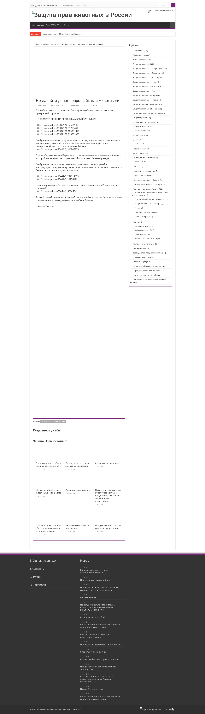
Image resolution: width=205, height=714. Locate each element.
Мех (135, 140)
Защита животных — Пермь (145, 95)
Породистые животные (145, 212)
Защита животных (141, 64)
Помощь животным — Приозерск (147, 184)
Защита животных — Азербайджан (148, 68)
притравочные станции (143, 244)
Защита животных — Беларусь (146, 73)
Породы (136, 222)
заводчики (140, 161)
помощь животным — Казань (146, 180)
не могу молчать (140, 153)
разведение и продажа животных (148, 253)
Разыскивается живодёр (78, 489)
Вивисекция (138, 50)
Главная (38, 44)
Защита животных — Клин (144, 82)
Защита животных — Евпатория (147, 77)
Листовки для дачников (107, 463)
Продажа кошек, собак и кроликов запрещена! (48, 464)
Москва (138, 208)
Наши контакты (140, 148)
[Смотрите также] (172, 25)
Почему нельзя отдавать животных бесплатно (78, 464)
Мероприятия (139, 135)
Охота (135, 166)
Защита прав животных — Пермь (148, 113)
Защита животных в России (145, 109)
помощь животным (141, 175)
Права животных (52, 44)
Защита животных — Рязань (145, 100)
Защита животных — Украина (146, 104)
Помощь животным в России (145, 189)
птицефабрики (139, 248)
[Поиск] (173, 5)
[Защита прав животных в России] (82, 14)
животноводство (140, 59)
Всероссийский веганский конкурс (150, 199)
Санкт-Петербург (142, 216)
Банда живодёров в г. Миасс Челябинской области (62, 34)
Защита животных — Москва (146, 86)
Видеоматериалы (141, 55)
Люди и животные (141, 126)
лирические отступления (144, 122)
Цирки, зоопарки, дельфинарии (147, 270)
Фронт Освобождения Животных (147, 266)
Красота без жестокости (146, 238)
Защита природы (140, 117)
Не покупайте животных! (144, 157)
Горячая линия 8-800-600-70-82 (75, 5)
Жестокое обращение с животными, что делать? (49, 491)
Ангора (138, 143)
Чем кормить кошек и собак (145, 275)
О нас (93, 5)
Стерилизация (139, 261)
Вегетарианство (142, 230)
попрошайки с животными (53, 422)
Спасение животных (142, 257)
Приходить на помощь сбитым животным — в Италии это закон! (48, 528)
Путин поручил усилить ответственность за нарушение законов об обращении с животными (108, 495)
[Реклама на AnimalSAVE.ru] (160, 11)
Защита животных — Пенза (145, 91)
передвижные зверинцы (144, 171)
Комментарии (73, 105)
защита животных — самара (148, 203)
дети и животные (142, 130)
